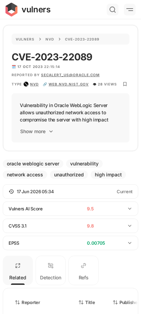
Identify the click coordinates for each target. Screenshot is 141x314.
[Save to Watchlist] (125, 84)
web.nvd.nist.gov (69, 84)
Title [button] (90, 302)
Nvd (50, 39)
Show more (33, 131)
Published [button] (129, 302)
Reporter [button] (31, 302)
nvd (34, 84)
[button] (70, 191)
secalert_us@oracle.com (70, 75)
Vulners (25, 39)
